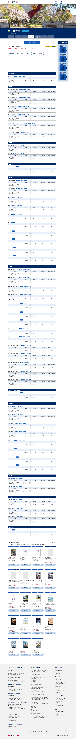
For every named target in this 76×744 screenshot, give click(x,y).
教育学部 (29, 50)
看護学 (32, 712)
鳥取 (11, 678)
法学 (31, 681)
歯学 (35, 707)
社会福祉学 (35, 687)
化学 (36, 694)
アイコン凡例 (54, 542)
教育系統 (32, 675)
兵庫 (16, 677)
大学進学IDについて (58, 679)
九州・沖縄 (10, 681)
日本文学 (32, 670)
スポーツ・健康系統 (34, 717)
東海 (8, 676)
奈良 (17, 677)
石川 (18, 674)
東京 (19, 673)
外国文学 (35, 670)
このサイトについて (58, 680)
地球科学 (42, 694)
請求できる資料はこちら (50, 46)
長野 (15, 674)
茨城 (11, 673)
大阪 (14, 677)
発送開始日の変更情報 (58, 670)
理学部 (36, 50)
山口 (17, 678)
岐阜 (12, 676)
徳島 (12, 680)
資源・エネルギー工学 (34, 700)
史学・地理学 (40, 670)
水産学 (37, 704)
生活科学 (45, 716)
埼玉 (16, 673)
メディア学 (41, 691)
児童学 (40, 716)
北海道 (9, 670)
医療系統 (32, 706)
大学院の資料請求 (11, 695)
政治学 (34, 681)
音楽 (35, 678)
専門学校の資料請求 (11, 686)
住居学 (43, 716)
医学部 (28, 53)
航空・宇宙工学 (36, 697)
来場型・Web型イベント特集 (59, 701)
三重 (16, 676)
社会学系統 (32, 685)
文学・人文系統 (33, 669)
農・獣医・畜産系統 (34, 702)
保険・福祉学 (38, 713)
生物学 (39, 694)
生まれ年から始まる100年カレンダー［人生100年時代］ (61, 716)
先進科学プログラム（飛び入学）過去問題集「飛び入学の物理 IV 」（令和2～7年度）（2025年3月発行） (37, 581)
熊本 (21, 681)
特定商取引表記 (57, 687)
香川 (11, 680)
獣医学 (47, 703)
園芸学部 (22, 53)
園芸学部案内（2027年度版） (49, 626)
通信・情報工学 (38, 698)
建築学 (43, 698)
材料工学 (32, 699)
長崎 (19, 681)
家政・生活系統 (33, 714)
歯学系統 (32, 707)
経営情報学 (40, 684)
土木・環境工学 (47, 698)
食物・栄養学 (33, 716)
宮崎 (16, 681)
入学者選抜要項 (22, 557)
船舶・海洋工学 (44, 700)
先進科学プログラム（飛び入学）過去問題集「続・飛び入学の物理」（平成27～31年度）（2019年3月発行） (50, 581)
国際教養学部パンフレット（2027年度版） (13, 603)
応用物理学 (36, 699)
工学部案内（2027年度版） (24, 626)
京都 (12, 677)
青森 (11, 671)
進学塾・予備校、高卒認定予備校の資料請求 (15, 710)
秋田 (16, 671)
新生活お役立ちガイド (58, 706)
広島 (16, 678)
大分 (15, 681)
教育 (35, 675)
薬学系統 (32, 709)
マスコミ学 (45, 687)
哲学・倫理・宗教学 (46, 670)
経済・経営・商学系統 (34, 683)
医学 (35, 706)
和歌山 (19, 677)
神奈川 (21, 673)
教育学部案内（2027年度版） (49, 603)
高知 (16, 680)
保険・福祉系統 (33, 713)
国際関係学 (38, 688)
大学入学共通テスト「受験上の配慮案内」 (15, 716)
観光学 (42, 687)
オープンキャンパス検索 (59, 699)
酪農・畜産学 (33, 704)
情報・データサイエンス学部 (13, 53)
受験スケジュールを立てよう (59, 703)
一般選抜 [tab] (32, 42)
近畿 (8, 677)
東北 (8, 671)
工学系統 (32, 695)
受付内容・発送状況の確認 (59, 683)
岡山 (12, 678)
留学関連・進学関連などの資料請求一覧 (14, 704)
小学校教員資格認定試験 (12, 720)
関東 (8, 673)
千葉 (17, 673)
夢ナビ (56, 712)
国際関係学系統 (33, 688)
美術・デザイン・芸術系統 (35, 677)
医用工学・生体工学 (43, 697)
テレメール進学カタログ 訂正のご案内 (61, 690)
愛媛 (14, 680)
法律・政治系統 (33, 680)
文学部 (17, 50)
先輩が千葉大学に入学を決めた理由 (63, 46)
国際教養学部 (11, 50)
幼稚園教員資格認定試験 (12, 719)
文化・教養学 (39, 671)
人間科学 (43, 671)
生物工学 (43, 699)
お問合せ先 (56, 689)
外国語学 (32, 674)
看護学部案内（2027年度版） (36, 649)
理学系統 (32, 693)
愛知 (14, 676)
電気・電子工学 (33, 698)
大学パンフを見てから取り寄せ (60, 698)
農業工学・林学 (38, 703)
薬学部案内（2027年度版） (24, 648)
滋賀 (11, 677)
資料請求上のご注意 (53, 543)
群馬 (14, 673)
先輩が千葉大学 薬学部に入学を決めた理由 (63, 64)
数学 (31, 694)
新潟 (13, 674)
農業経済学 (43, 703)
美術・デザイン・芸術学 (43, 677)
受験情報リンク (57, 692)
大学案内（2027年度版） (12, 557)
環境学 (39, 687)
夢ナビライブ (57, 714)
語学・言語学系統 (33, 673)
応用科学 (40, 699)
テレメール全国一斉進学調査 (59, 711)
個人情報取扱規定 (58, 686)
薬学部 (34, 53)
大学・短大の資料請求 (11, 669)
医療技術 (35, 712)
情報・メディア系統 (34, 690)
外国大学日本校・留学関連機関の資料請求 (15, 705)
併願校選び (56, 702)
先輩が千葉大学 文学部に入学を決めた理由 (63, 55)
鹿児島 (23, 681)
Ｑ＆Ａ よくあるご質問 (59, 678)
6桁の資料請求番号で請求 (12, 726)
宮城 (14, 671)
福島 (19, 671)
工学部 (42, 50)
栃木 (12, 673)
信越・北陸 (10, 674)
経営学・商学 (36, 684)
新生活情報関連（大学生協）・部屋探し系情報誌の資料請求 (17, 708)
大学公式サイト (25, 30)
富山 (16, 674)
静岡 (11, 676)
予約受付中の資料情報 (58, 669)
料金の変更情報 (57, 673)
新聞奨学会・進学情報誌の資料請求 (14, 707)
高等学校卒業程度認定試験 (12, 717)
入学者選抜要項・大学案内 (36, 557)
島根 (14, 678)
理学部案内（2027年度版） (12, 626)
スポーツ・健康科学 (41, 717)
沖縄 (25, 681)
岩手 (12, 671)
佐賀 (18, 681)
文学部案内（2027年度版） (24, 603)
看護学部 (40, 53)
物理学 (34, 694)
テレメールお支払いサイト (59, 685)
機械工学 (32, 697)
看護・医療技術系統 (34, 710)
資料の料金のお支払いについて (60, 682)
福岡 (13, 681)
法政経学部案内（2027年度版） (37, 603)
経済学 (32, 684)
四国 (8, 680)
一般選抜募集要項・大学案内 (12, 580)
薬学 (35, 709)
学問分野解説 (57, 696)
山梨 (23, 673)
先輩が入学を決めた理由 (59, 705)
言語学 (39, 674)
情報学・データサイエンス (35, 691)
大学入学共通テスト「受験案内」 (13, 714)
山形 (17, 671)
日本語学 (35, 674)
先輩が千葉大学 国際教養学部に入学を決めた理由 (63, 73)
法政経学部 (23, 50)
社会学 (32, 687)
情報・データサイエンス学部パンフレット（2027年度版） (37, 626)
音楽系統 (32, 678)
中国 (8, 678)
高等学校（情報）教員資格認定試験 (14, 721)
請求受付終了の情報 (58, 671)
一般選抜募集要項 (47, 557)
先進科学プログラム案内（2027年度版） (25, 581)
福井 (19, 674)
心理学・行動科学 (33, 671)
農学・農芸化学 (33, 703)
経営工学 (39, 700)
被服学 (37, 716)
